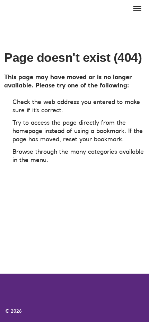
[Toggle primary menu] (137, 8)
